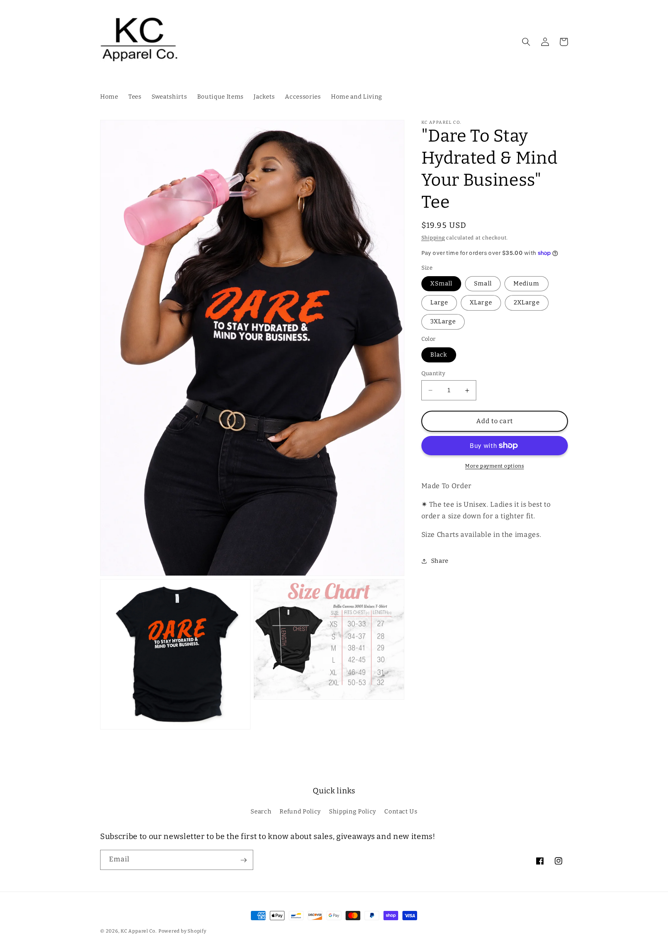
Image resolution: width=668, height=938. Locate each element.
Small (483, 283)
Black (439, 354)
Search (260, 811)
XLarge (481, 302)
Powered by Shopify (182, 931)
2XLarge (527, 302)
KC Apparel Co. (139, 931)
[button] (526, 41)
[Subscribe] (243, 860)
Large (439, 302)
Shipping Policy (352, 811)
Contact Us (401, 811)
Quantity (433, 373)
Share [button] (439, 560)
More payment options (494, 466)
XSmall (441, 283)
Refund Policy (300, 811)
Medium (526, 283)
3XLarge (443, 321)
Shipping (433, 238)
